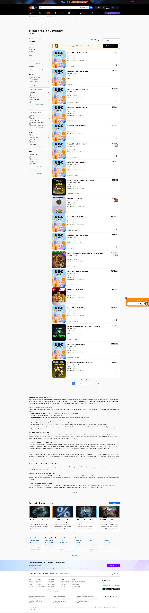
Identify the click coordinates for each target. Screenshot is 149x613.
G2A (30, 16)
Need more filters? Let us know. (37, 170)
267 (93, 383)
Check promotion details (35, 565)
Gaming (34, 16)
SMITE (30, 55)
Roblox (30, 45)
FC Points (31, 47)
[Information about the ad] (73, 66)
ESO (30, 53)
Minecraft (31, 51)
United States (35, 79)
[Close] (147, 2)
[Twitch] (108, 597)
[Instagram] (113, 597)
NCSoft (30, 58)
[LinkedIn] (119, 597)
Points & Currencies (51, 16)
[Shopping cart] (117, 7)
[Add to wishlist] (116, 65)
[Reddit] (111, 597)
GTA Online (31, 44)
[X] (116, 597)
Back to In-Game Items (36, 38)
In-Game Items (42, 16)
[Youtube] (106, 597)
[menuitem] (32, 13)
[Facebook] (103, 597)
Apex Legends (32, 49)
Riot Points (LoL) (32, 60)
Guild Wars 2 (31, 57)
